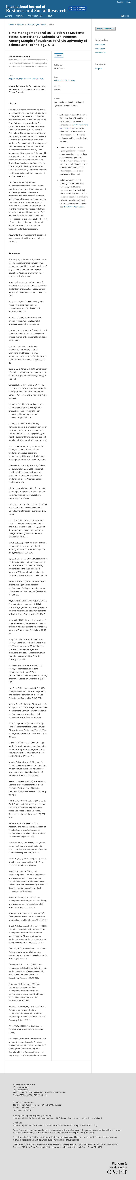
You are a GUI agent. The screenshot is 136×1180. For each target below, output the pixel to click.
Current (8, 16)
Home (11, 24)
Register (120, 2)
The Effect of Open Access (73, 207)
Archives (20, 16)
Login (129, 2)
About (49, 16)
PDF (59, 55)
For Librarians (100, 52)
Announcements (35, 16)
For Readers (100, 44)
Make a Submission (105, 28)
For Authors (100, 48)
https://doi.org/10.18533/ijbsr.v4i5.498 (26, 78)
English (98, 68)
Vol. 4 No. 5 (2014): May (36, 24)
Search (126, 16)
